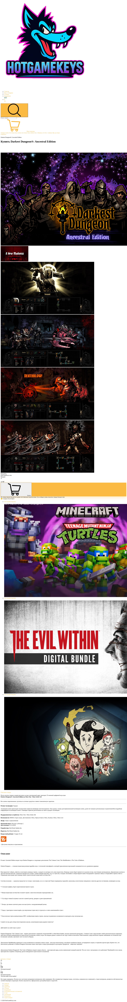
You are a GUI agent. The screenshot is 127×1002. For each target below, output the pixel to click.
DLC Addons (48, 133)
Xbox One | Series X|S (17, 133)
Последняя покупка (10, 501)
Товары (3, 133)
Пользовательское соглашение (13, 991)
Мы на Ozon (56, 133)
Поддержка (7, 96)
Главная (6, 91)
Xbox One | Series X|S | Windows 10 (34, 133)
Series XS (8, 133)
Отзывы (6, 94)
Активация (7, 994)
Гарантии (7, 986)
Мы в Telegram (8, 93)
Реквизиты (7, 996)
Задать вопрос (8, 997)
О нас (6, 993)
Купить (29, 495)
